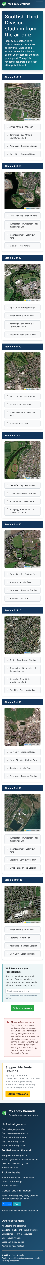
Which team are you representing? (17, 970)
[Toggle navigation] (39, 3)
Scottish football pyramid (14, 1145)
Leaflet (28, 119)
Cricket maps (8, 1234)
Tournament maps (10, 1167)
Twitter (17, 1204)
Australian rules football (13, 1246)
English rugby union (11, 1238)
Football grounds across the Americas (20, 1159)
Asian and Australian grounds (16, 1163)
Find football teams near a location (18, 1177)
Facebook (7, 1204)
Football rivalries (10, 1185)
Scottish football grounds (14, 1137)
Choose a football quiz (13, 1181)
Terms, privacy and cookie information (20, 1210)
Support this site (18, 1093)
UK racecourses (24, 1234)
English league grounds (13, 1129)
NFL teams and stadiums (14, 1226)
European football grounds (14, 1155)
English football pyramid (13, 1141)
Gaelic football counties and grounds (20, 1230)
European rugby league (13, 1242)
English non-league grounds (15, 1133)
